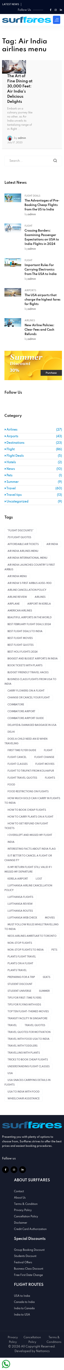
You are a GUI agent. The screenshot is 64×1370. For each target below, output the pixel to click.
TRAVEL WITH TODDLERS (23, 1046)
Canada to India (24, 1302)
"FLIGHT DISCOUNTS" (20, 530)
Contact (19, 1191)
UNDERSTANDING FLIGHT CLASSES (29, 1066)
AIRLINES (40, 597)
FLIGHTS (50, 778)
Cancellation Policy (26, 1216)
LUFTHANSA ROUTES (20, 911)
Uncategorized (17, 501)
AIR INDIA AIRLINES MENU (23, 551)
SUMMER (44, 991)
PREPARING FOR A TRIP (21, 977)
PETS (54, 950)
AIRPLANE (14, 604)
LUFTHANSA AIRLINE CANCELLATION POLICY (28, 887)
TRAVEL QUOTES (35, 1025)
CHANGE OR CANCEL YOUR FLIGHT (29, 697)
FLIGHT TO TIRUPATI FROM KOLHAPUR (31, 771)
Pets (9, 475)
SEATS (46, 977)
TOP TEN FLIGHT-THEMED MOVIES (28, 1011)
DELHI (11, 732)
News (10, 468)
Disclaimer (20, 1223)
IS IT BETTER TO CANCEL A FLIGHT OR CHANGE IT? (28, 858)
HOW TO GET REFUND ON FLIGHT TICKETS (26, 825)
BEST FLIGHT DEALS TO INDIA (25, 631)
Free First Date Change (28, 1275)
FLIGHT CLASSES (18, 764)
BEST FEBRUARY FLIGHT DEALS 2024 (29, 624)
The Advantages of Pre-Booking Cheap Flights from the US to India (42, 205)
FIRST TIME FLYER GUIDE (22, 750)
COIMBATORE (16, 704)
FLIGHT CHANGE (44, 757)
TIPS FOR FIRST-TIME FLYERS (24, 998)
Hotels (11, 462)
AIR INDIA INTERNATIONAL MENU (27, 558)
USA (10, 1073)
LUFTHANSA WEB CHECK (22, 918)
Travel (11, 488)
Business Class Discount (28, 1269)
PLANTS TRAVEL (17, 970)
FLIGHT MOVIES (44, 764)
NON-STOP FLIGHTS (20, 943)
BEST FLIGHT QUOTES (21, 645)
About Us (20, 1197)
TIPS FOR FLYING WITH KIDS (24, 1005)
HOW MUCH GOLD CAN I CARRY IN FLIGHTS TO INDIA (32, 800)
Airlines (30, 321)
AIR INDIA (52, 544)
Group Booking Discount (29, 1250)
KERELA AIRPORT (18, 879)
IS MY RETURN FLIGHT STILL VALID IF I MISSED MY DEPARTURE (28, 869)
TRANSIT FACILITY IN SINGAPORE (27, 1018)
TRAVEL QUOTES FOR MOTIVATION (29, 1032)
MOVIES (50, 918)
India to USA (22, 1314)
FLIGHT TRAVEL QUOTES (22, 778)
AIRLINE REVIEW (17, 597)
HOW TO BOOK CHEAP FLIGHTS (27, 810)
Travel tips (14, 494)
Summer (12, 481)
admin (22, 138)
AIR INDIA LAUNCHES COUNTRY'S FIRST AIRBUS (29, 567)
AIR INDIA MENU (17, 576)
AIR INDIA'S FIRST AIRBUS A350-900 (30, 583)
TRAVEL (12, 1025)
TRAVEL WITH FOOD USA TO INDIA (28, 1039)
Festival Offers (23, 1262)
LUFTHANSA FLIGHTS (20, 897)
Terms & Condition (26, 1204)
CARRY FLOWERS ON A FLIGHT (26, 691)
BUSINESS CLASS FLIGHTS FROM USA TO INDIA (30, 681)
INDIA (11, 842)
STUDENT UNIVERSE (19, 991)
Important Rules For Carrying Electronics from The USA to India (41, 270)
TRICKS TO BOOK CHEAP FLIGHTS (28, 1059)
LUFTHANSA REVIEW (20, 904)
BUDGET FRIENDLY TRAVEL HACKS (28, 672)
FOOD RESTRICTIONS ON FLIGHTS (28, 791)
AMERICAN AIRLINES (20, 611)
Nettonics (43, 1351)
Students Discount (25, 1256)
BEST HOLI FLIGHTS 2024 (23, 652)
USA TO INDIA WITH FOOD (24, 1092)
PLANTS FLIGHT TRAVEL (22, 957)
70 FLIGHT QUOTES (19, 537)
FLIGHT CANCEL (17, 757)
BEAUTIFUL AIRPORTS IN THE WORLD (30, 617)
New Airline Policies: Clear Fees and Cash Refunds (39, 330)
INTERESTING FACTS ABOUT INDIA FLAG (32, 849)
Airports (30, 290)
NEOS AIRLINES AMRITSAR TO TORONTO (32, 936)
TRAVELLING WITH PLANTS (24, 1053)
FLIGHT (48, 750)
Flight (28, 226)
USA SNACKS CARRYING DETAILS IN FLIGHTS (27, 1082)
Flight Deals (32, 196)
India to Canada (24, 1308)
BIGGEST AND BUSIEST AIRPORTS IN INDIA (33, 659)
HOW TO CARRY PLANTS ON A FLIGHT (30, 817)
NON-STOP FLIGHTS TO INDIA (26, 950)
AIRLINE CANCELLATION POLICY (27, 590)
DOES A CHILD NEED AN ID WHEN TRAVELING (25, 741)
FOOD (11, 785)
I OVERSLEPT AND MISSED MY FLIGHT (30, 835)
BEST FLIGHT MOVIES (20, 638)
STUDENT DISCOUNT (20, 984)
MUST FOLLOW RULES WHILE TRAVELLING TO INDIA (31, 926)
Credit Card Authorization (30, 1229)
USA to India (22, 1296)
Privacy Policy (23, 1210)
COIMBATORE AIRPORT (21, 711)
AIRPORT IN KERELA (39, 604)
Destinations (15, 442)
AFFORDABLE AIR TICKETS (23, 544)
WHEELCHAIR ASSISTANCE (24, 1098)
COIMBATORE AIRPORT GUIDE (26, 718)
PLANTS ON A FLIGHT (20, 963)
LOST (39, 879)
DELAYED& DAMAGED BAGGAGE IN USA (32, 725)
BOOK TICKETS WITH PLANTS (25, 665)
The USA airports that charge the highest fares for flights (42, 300)
